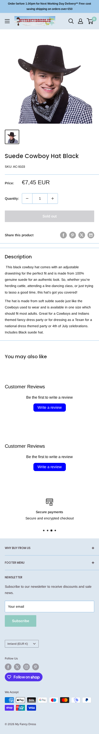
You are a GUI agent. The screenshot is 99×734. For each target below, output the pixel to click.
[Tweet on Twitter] (81, 235)
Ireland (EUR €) (17, 643)
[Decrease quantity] (27, 198)
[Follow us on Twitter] (17, 667)
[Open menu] (7, 21)
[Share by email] (90, 235)
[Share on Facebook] (63, 235)
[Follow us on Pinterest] (35, 667)
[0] (90, 21)
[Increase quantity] (53, 198)
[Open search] (71, 21)
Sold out (50, 216)
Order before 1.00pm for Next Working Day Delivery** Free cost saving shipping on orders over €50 (49, 6)
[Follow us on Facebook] (8, 667)
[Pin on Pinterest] (72, 235)
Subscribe (20, 621)
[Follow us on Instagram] (26, 667)
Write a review (49, 407)
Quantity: (12, 198)
